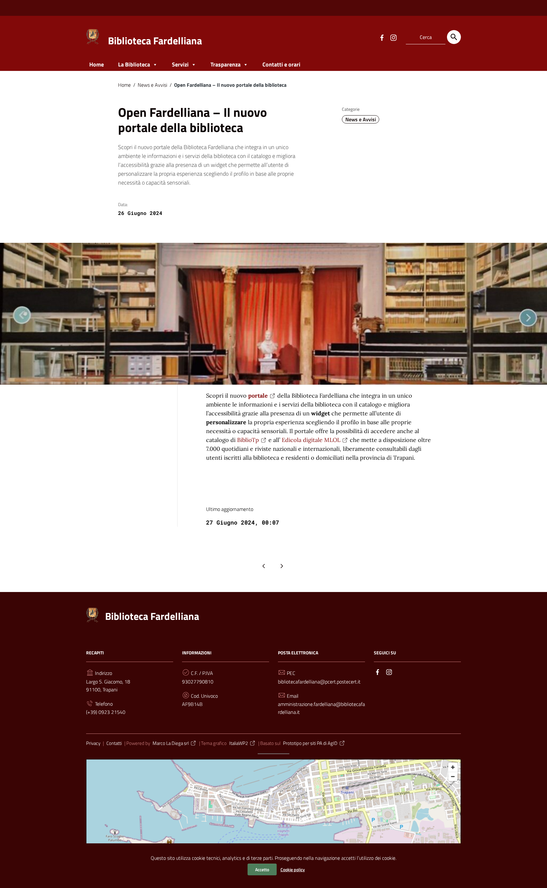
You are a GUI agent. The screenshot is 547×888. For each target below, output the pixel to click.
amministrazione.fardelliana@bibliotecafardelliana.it (321, 708)
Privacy (93, 743)
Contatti (114, 743)
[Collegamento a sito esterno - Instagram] (393, 37)
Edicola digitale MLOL (311, 440)
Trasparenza (226, 64)
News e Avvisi (152, 85)
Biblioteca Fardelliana (155, 40)
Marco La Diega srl (171, 743)
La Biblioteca (134, 64)
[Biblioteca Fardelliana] (93, 36)
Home (96, 64)
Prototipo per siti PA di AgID (310, 743)
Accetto (262, 869)
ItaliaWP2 (238, 743)
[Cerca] (454, 37)
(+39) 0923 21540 (105, 712)
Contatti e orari (281, 64)
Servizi (180, 64)
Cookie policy (292, 869)
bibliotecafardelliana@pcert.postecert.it (319, 681)
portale (258, 395)
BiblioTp (248, 440)
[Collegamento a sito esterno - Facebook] (382, 37)
